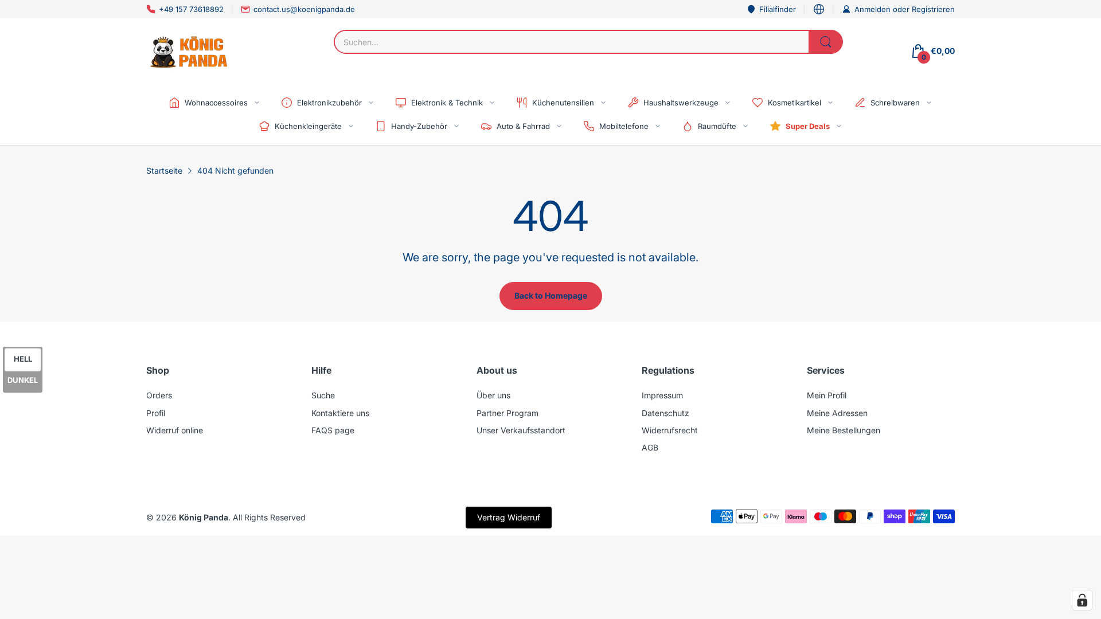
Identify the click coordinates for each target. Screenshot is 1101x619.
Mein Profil (826, 395)
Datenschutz (665, 413)
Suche (323, 395)
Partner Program (507, 413)
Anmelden (873, 9)
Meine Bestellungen (843, 430)
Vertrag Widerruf (508, 517)
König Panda (203, 517)
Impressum (662, 395)
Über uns (493, 395)
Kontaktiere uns (340, 413)
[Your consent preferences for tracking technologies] (1082, 600)
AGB (650, 447)
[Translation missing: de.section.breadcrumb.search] (826, 42)
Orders (159, 395)
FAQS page (332, 430)
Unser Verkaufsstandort (521, 430)
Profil (155, 413)
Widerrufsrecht (670, 430)
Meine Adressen (837, 413)
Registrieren (933, 9)
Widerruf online (174, 430)
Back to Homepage (550, 295)
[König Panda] (189, 51)
